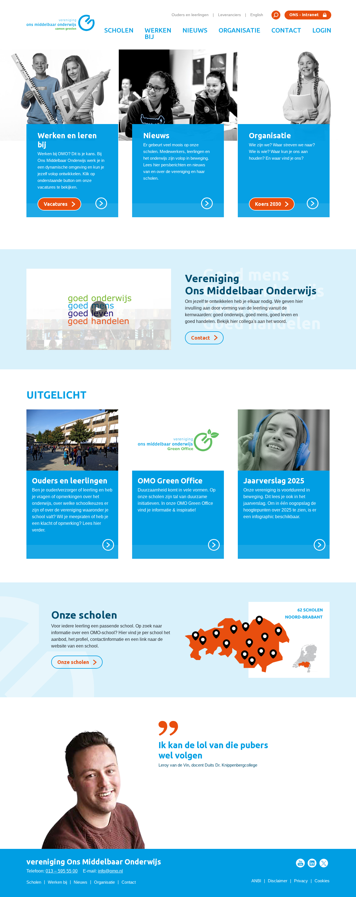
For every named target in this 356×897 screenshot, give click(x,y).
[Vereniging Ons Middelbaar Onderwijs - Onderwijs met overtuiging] (62, 24)
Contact (286, 30)
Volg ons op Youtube (300, 863)
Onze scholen (73, 662)
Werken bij (158, 33)
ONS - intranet (304, 14)
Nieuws (194, 30)
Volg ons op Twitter (323, 863)
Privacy (301, 880)
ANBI (256, 880)
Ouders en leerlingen (190, 15)
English (256, 15)
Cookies (322, 880)
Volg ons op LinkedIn (312, 863)
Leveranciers (229, 15)
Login (321, 30)
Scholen (119, 30)
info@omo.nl (110, 871)
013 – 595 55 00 (62, 871)
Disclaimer (277, 880)
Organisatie (239, 30)
